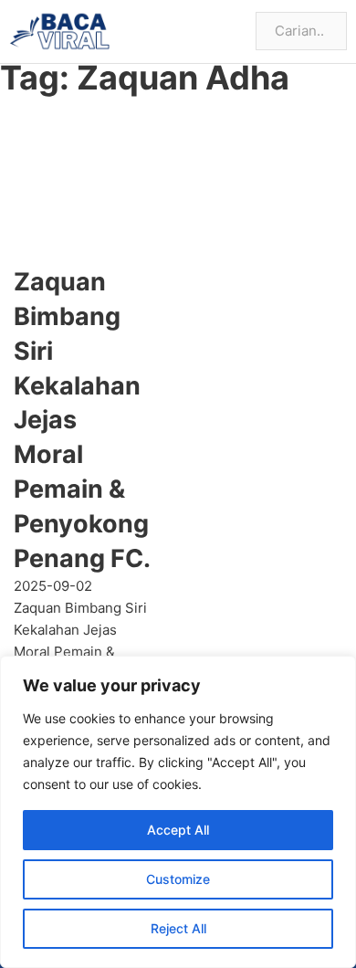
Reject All (178, 928)
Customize (178, 879)
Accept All (178, 829)
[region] (178, 812)
